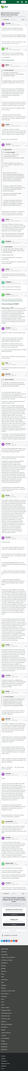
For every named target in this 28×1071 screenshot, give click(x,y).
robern (7, 219)
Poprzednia (6, 19)
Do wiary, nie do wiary (6, 960)
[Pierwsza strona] (2, 20)
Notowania (4, 996)
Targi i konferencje (6, 1032)
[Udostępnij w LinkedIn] (14, 941)
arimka (7, 124)
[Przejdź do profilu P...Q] (3, 48)
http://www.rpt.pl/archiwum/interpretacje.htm (12, 300)
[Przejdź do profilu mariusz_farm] (3, 863)
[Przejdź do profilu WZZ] (3, 363)
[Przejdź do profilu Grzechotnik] (3, 822)
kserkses (8, 294)
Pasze (2, 999)
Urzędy (23, 16)
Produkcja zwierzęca (6, 1013)
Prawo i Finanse (5, 1007)
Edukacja (3, 965)
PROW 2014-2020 (5, 1018)
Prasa (2, 1004)
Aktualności (4, 951)
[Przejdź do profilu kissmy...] (3, 496)
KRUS (2, 982)
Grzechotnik (9, 821)
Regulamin (3, 1066)
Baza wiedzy (4, 954)
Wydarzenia (4, 1049)
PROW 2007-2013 (5, 1016)
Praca (2, 1002)
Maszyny (3, 988)
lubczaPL (7, 374)
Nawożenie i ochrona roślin (8, 991)
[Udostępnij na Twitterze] (2, 941)
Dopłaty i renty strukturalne (8, 957)
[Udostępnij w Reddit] (11, 941)
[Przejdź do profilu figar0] (3, 65)
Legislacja (3, 985)
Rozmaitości (4, 1027)
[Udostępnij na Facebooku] (4, 941)
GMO (2, 977)
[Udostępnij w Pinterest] (16, 941)
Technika (3, 1035)
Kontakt (3, 1056)
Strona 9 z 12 (14, 19)
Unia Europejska (5, 1038)
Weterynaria (4, 1044)
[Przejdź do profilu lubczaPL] (3, 374)
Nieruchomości (5, 993)
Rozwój (3, 1030)
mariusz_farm (9, 863)
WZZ (6, 363)
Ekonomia (3, 971)
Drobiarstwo (4, 963)
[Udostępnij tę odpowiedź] (25, 25)
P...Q (6, 48)
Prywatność (4, 1061)
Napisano (12, 25)
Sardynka (8, 241)
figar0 (7, 65)
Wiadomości (4, 1046)
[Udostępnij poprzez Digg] (7, 941)
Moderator (10, 16)
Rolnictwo (3, 1021)
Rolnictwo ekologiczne (6, 1024)
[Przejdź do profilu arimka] (3, 125)
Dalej (23, 19)
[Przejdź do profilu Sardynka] (3, 242)
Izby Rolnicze (4, 979)
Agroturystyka (4, 949)
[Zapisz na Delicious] (9, 941)
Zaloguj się (14, 924)
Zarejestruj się (14, 914)
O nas (2, 1068)
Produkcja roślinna (5, 1010)
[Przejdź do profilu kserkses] (3, 294)
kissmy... (7, 495)
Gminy (2, 974)
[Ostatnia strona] (26, 20)
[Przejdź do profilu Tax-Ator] (3, 24)
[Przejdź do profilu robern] (3, 220)
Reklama (3, 1058)
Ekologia (3, 968)
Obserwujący (13, 930)
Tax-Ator (8, 23)
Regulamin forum (5, 1063)
